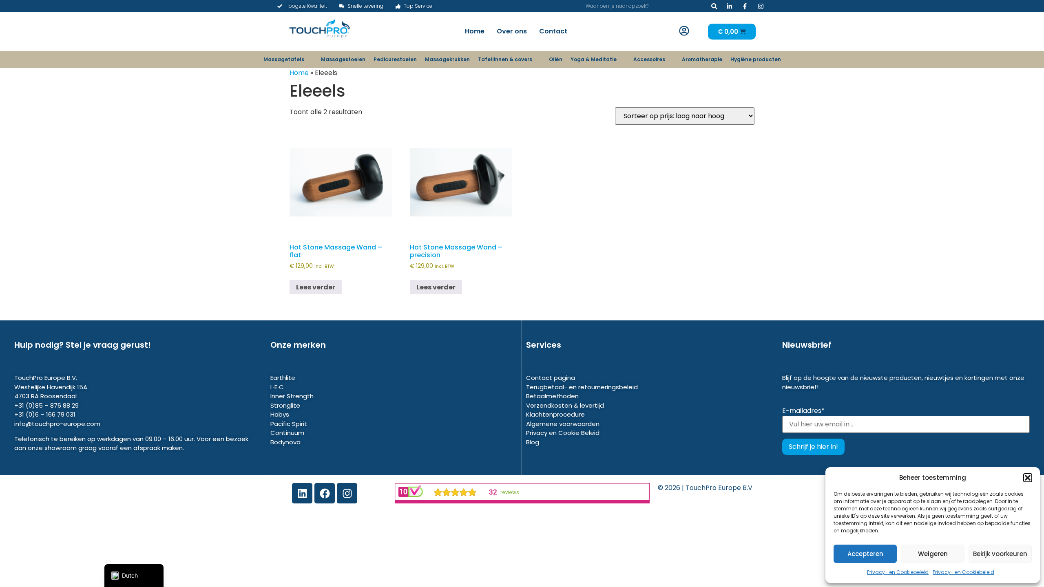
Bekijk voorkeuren (1000, 553)
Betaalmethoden (552, 396)
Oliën (555, 59)
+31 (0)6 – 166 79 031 (44, 414)
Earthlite (282, 377)
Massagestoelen (343, 59)
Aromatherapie (702, 59)
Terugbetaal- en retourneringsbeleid (582, 387)
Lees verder (315, 287)
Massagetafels (283, 59)
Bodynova (285, 442)
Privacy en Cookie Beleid (562, 432)
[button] (1028, 478)
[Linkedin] (302, 493)
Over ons (512, 31)
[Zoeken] (714, 6)
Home (474, 31)
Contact (553, 31)
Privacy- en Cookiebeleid (898, 572)
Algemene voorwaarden (562, 423)
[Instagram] (347, 493)
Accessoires (649, 59)
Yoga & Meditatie (594, 59)
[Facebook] (324, 493)
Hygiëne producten (755, 59)
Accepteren (865, 553)
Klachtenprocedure (555, 414)
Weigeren (933, 553)
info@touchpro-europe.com (57, 423)
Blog (532, 442)
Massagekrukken (447, 59)
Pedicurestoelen (395, 59)
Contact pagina (550, 377)
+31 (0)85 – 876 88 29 (46, 405)
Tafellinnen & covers (505, 59)
